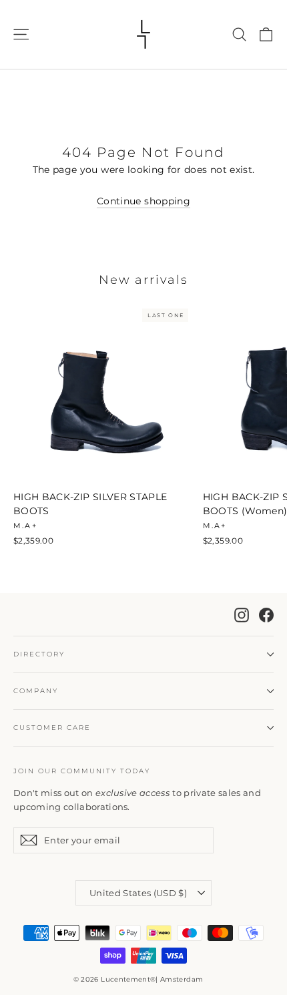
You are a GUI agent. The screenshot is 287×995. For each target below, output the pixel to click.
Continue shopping (143, 201)
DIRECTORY (39, 654)
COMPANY (35, 690)
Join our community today (81, 771)
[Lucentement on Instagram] (241, 614)
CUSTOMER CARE (52, 727)
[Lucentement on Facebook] (266, 614)
